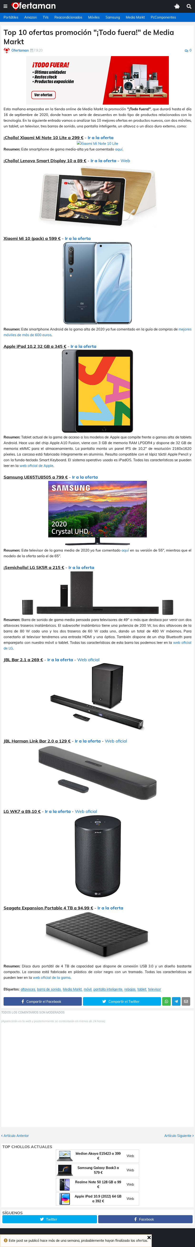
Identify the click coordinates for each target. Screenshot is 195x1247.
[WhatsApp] (166, 1001)
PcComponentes (163, 17)
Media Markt (135, 17)
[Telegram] (176, 1001)
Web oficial (88, 659)
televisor (154, 989)
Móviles (94, 17)
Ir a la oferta (100, 137)
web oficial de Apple (36, 465)
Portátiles (11, 17)
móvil (88, 989)
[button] (5, 6)
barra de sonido (49, 989)
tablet (141, 989)
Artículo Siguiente (177, 1135)
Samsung (113, 17)
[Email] (186, 1001)
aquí (118, 149)
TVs (46, 17)
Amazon (30, 17)
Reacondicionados (68, 17)
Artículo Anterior (16, 1135)
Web (125, 160)
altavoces (28, 989)
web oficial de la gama (51, 977)
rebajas (130, 989)
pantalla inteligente (107, 989)
